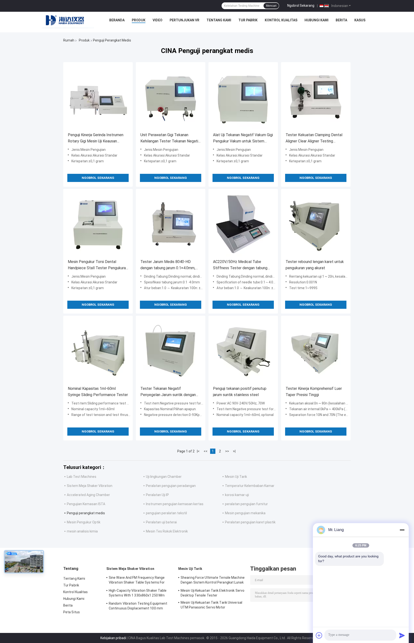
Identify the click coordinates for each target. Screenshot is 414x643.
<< (205, 451)
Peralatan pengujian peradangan (171, 486)
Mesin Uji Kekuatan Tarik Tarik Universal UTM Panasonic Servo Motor (211, 605)
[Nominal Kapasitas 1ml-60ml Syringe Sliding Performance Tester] (98, 350)
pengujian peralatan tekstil (166, 513)
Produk (138, 20)
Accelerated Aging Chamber (88, 495)
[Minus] (402, 530)
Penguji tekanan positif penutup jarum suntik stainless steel (239, 391)
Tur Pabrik (248, 20)
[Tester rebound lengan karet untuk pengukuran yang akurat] (315, 223)
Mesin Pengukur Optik (83, 522)
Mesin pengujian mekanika (245, 513)
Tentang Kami (219, 20)
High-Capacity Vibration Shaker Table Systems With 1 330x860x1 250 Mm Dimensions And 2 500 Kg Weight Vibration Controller (138, 594)
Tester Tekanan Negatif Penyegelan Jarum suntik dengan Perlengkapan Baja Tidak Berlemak (169, 392)
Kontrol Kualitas (281, 20)
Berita (341, 20)
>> (227, 451)
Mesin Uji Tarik (236, 477)
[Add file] (319, 635)
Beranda (117, 20)
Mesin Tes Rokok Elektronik (167, 531)
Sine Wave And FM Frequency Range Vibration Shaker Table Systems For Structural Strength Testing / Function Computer (139, 581)
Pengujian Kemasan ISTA (86, 504)
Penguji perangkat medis (86, 513)
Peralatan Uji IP (157, 495)
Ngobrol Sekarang (300, 5)
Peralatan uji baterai (161, 522)
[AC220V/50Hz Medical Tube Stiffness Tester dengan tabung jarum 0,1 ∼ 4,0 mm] (243, 223)
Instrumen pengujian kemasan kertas (174, 504)
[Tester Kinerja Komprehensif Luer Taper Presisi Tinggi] (315, 350)
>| (234, 451)
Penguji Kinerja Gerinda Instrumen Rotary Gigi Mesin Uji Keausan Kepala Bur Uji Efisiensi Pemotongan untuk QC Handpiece (98, 138)
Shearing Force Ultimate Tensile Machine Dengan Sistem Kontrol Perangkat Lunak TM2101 (213, 581)
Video (157, 20)
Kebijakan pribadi (113, 638)
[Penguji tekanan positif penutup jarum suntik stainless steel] (243, 350)
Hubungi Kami (316, 20)
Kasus (359, 20)
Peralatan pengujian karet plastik (250, 522)
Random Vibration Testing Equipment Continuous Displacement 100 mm (138, 606)
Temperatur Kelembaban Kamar (249, 486)
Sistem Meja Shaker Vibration (89, 486)
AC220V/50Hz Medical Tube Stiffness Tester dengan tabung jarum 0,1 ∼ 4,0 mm (240, 265)
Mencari (271, 5)
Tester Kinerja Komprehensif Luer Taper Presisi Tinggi (314, 391)
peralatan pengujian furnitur (246, 504)
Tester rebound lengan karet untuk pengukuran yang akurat (315, 264)
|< (198, 451)
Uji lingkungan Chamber (164, 477)
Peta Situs (71, 612)
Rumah (68, 40)
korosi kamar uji (237, 495)
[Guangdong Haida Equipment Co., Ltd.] (67, 21)
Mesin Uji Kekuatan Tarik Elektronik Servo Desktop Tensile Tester (212, 593)
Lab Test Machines (81, 477)
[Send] (402, 635)
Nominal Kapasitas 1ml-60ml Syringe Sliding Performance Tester (98, 391)
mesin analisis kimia (82, 531)
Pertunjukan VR (184, 20)
